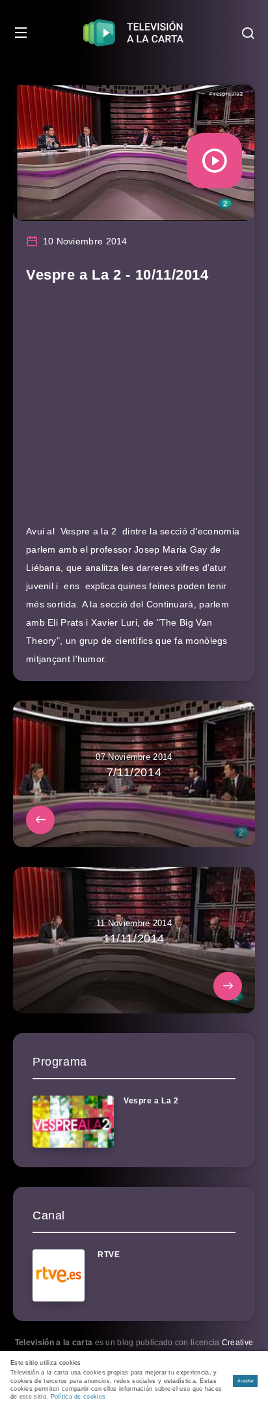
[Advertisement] (134, 410)
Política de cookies (78, 1396)
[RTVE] (59, 1275)
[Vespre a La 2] (73, 1122)
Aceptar (245, 1380)
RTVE (109, 1254)
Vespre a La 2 (151, 1100)
